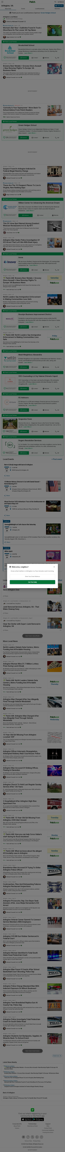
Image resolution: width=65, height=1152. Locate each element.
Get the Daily (32, 582)
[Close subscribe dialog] (54, 567)
